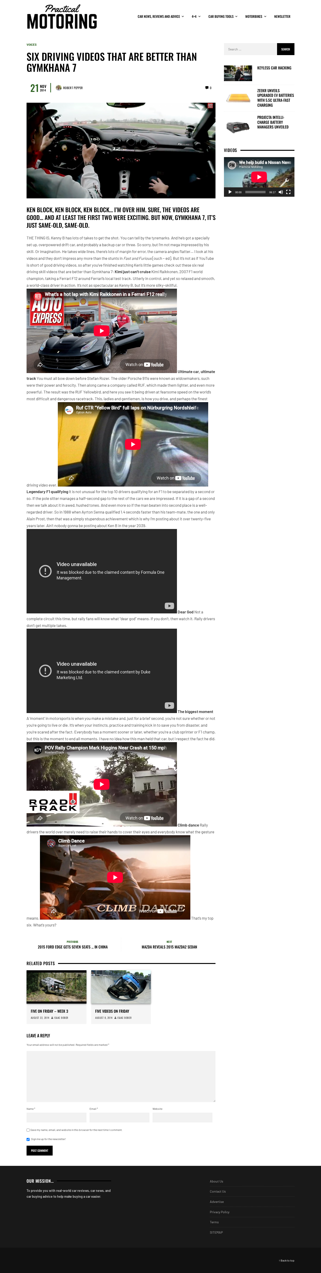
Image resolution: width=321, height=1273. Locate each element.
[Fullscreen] (288, 191)
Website (157, 1108)
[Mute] (280, 191)
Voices (32, 44)
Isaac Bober (61, 1018)
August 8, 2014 (104, 1018)
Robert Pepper (73, 87)
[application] (259, 177)
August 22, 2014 (40, 1018)
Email (94, 1108)
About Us (216, 1181)
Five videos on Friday (112, 1011)
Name (31, 1108)
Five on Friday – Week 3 (49, 1011)
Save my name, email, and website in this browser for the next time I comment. (76, 1129)
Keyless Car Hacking (274, 67)
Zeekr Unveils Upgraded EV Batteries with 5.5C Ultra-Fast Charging (275, 97)
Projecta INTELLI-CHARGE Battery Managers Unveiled (273, 122)
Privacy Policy (219, 1212)
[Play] (230, 191)
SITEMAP (216, 1232)
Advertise (217, 1202)
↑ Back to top (286, 1260)
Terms (214, 1222)
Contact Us (218, 1191)
